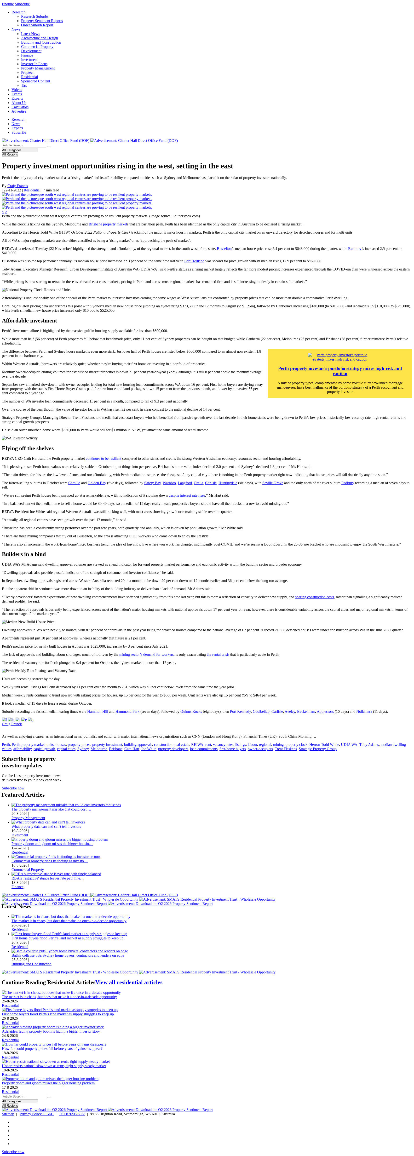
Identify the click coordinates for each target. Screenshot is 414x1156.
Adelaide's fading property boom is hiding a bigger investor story (51, 1031)
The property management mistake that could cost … (51, 809)
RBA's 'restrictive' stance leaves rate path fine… (48, 878)
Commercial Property (37, 47)
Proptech (27, 72)
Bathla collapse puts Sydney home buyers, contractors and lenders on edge (68, 955)
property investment (107, 744)
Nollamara (364, 711)
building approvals (138, 744)
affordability (22, 749)
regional (265, 744)
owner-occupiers (260, 749)
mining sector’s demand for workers (146, 654)
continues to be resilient (103, 458)
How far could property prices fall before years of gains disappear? (52, 1049)
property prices (79, 744)
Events (17, 94)
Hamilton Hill (97, 711)
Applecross (326, 711)
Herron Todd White (324, 744)
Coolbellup (261, 711)
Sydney (83, 749)
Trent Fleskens (286, 749)
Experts (17, 98)
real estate (181, 744)
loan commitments (204, 749)
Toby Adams (369, 744)
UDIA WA (349, 744)
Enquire (8, 4)
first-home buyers (232, 749)
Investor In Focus (34, 64)
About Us (19, 103)
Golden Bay (97, 483)
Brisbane (115, 749)
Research (18, 12)
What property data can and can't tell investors (46, 826)
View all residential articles (128, 982)
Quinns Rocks (191, 711)
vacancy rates (223, 744)
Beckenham (306, 711)
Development (31, 51)
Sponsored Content (35, 81)
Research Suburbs (34, 16)
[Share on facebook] (4, 720)
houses (61, 744)
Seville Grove (272, 483)
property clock (296, 744)
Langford (185, 483)
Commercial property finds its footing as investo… (50, 861)
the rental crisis (218, 654)
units (50, 744)
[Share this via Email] (24, 720)
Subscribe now (13, 788)
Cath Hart (131, 749)
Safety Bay (152, 483)
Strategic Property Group (318, 749)
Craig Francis (17, 186)
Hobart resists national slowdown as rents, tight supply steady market (54, 1066)
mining (278, 744)
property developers (173, 749)
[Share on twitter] (18, 720)
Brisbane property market (108, 224)
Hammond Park (127, 711)
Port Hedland (194, 261)
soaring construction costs (314, 597)
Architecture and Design (39, 38)
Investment (29, 60)
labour (252, 744)
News (16, 29)
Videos (17, 90)
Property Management (38, 68)
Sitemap (8, 1114)
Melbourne (99, 749)
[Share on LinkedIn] (11, 720)
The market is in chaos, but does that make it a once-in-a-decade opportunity (69, 921)
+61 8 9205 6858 (72, 1114)
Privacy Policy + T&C (37, 1114)
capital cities (66, 749)
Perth (6, 744)
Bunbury (355, 249)
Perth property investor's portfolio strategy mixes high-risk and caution (340, 371)
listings (240, 744)
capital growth (44, 749)
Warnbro (169, 483)
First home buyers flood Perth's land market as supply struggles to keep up (67, 938)
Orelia (198, 483)
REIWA (197, 744)
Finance (27, 55)
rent (208, 744)
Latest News (30, 34)
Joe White (148, 749)
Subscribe (22, 4)
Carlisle (211, 483)
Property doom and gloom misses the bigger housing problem (48, 1083)
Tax (24, 85)
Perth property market (28, 744)
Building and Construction (41, 42)
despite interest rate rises (187, 495)
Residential (29, 77)
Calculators (20, 107)
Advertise (19, 111)
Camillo (74, 483)
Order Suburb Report (37, 25)
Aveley (290, 711)
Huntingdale (227, 483)
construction (163, 744)
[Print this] (31, 720)
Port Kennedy (240, 711)
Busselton (224, 249)
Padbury (347, 483)
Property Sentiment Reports (42, 21)
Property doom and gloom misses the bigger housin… (52, 844)
